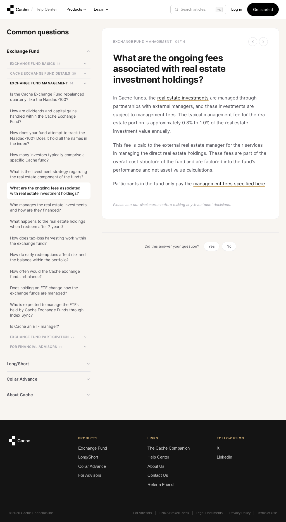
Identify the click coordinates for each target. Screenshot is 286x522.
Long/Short (88, 457)
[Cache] (17, 9)
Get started (263, 10)
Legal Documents (209, 513)
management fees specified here (229, 183)
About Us (156, 466)
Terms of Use (267, 513)
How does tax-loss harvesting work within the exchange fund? (48, 241)
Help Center (46, 9)
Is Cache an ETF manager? (34, 326)
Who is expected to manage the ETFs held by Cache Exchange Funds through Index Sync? (47, 310)
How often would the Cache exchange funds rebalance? (45, 274)
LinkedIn (224, 457)
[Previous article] (252, 41)
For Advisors (89, 475)
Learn (99, 9)
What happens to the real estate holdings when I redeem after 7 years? (47, 224)
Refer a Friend (160, 484)
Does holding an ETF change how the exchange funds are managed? (44, 290)
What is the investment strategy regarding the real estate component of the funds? (48, 174)
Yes (211, 246)
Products (74, 9)
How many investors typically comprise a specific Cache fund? (47, 157)
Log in (236, 9)
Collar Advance (92, 466)
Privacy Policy (240, 513)
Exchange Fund (92, 448)
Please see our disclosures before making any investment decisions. (172, 204)
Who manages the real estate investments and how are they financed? (48, 207)
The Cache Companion (168, 448)
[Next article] (263, 41)
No (229, 246)
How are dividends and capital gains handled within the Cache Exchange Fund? (43, 116)
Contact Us (157, 475)
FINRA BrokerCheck (174, 513)
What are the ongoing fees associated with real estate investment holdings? (45, 191)
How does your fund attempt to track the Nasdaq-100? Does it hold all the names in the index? (48, 138)
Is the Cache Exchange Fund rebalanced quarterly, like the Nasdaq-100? (47, 97)
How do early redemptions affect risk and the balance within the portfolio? (48, 257)
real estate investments (183, 98)
